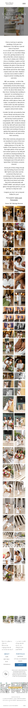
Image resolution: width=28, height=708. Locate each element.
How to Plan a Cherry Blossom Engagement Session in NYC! (7, 645)
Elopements (10, 10)
